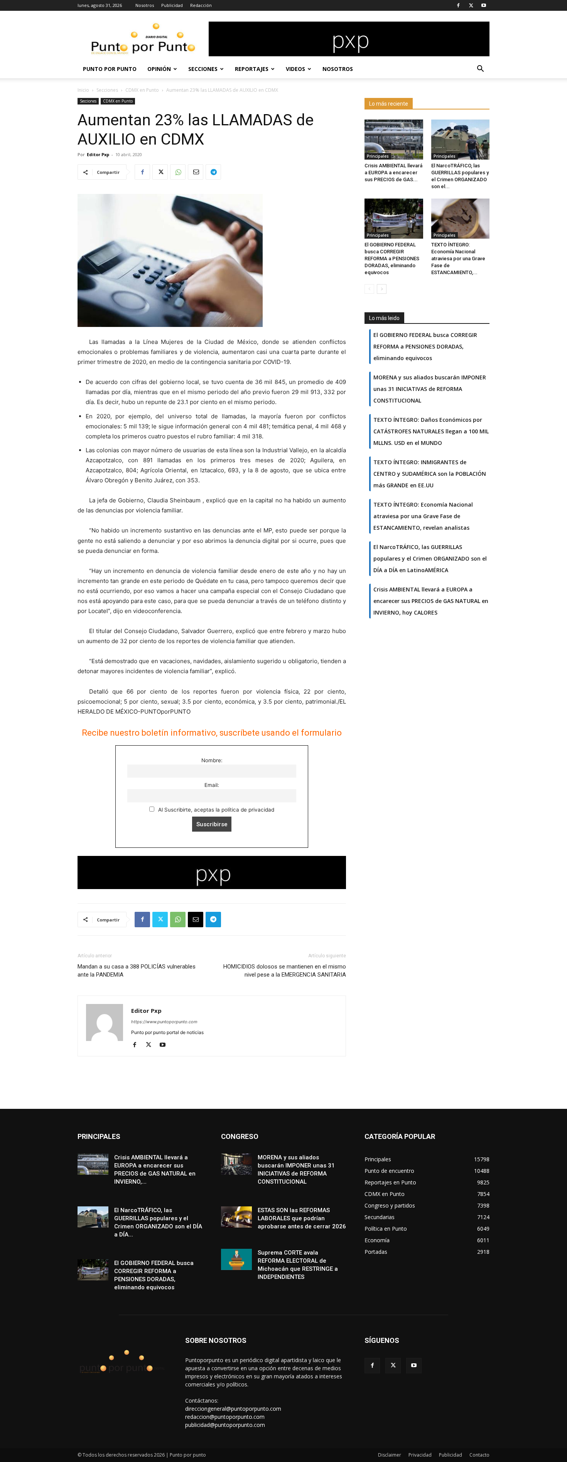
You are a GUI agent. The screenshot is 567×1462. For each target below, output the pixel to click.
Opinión (159, 68)
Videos (295, 68)
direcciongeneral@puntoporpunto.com (233, 1408)
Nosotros (144, 5)
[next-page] (381, 289)
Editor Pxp (98, 154)
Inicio (83, 90)
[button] (480, 69)
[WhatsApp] (178, 172)
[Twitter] (471, 5)
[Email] (195, 172)
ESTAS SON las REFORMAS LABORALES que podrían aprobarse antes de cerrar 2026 (302, 1218)
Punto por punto (110, 68)
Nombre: (212, 760)
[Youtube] (483, 5)
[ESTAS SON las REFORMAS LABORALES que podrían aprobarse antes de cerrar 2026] (236, 1217)
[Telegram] (213, 172)
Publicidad (172, 5)
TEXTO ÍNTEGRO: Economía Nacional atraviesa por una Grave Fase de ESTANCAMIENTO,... (458, 258)
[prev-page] (369, 289)
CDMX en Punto (142, 90)
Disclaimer (389, 1455)
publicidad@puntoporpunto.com (225, 1424)
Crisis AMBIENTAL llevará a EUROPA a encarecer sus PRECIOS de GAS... (393, 172)
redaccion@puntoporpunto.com (225, 1416)
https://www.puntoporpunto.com (164, 1021)
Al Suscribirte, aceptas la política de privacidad (215, 810)
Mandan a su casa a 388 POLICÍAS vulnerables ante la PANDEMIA (137, 970)
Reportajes (251, 68)
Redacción (201, 5)
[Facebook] (458, 5)
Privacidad (420, 1455)
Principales (378, 156)
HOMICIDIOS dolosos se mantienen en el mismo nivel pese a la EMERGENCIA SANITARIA (284, 970)
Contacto (479, 1455)
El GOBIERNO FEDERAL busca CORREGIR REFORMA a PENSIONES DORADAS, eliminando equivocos (391, 258)
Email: (211, 785)
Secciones (203, 68)
